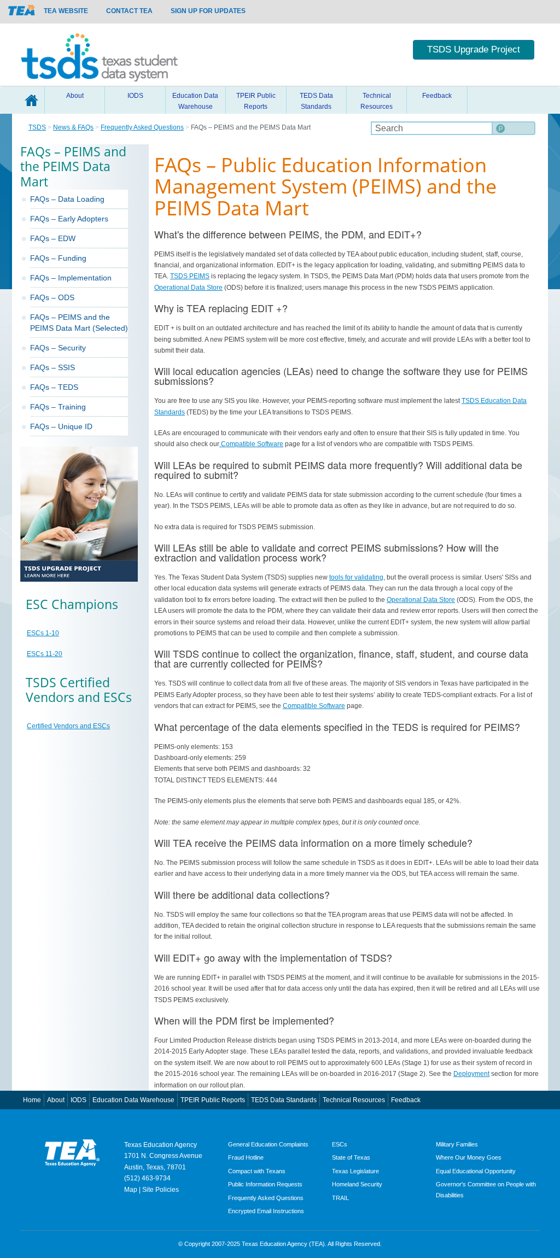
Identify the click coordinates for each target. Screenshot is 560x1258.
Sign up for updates (208, 11)
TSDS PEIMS (189, 276)
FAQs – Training (58, 406)
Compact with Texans (256, 1171)
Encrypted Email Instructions (266, 1211)
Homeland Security (357, 1184)
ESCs (339, 1144)
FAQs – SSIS (52, 367)
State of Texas (351, 1157)
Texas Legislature (355, 1171)
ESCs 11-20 (44, 654)
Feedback (437, 96)
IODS (135, 96)
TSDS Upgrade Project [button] (473, 49)
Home (31, 100)
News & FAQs (73, 127)
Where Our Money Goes (468, 1157)
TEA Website (66, 11)
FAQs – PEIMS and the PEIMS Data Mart (70, 322)
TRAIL (340, 1198)
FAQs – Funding (58, 258)
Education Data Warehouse (195, 101)
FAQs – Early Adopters (69, 218)
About (75, 96)
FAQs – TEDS (54, 387)
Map (130, 1189)
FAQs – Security (58, 347)
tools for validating (356, 577)
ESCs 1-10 (43, 633)
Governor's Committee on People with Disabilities (486, 1189)
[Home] (99, 54)
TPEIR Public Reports (256, 101)
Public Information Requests (265, 1184)
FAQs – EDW (52, 238)
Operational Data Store (188, 287)
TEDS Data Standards (316, 101)
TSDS (37, 127)
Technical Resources (376, 101)
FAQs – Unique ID (61, 426)
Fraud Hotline (246, 1157)
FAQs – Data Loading (67, 199)
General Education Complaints (268, 1144)
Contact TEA (129, 11)
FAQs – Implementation (71, 277)
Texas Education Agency (160, 1145)
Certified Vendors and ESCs (68, 726)
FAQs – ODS (52, 297)
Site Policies (160, 1189)
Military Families (457, 1144)
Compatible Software (251, 444)
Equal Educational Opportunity (476, 1171)
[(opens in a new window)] (22, 9)
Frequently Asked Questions (142, 127)
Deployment (471, 1074)
